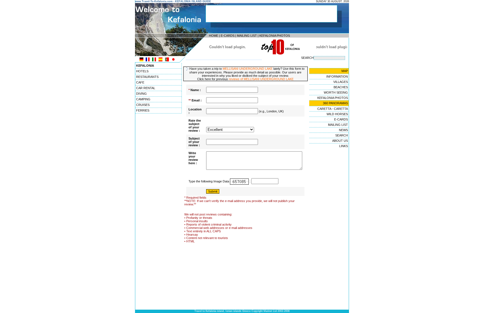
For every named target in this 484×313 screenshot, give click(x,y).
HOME (213, 35)
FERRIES (142, 110)
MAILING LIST (247, 35)
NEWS (343, 130)
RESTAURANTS (147, 76)
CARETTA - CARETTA (332, 108)
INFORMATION (337, 76)
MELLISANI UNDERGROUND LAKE (248, 68)
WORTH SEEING (336, 92)
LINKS (343, 146)
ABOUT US (340, 140)
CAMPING (143, 99)
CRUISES (143, 104)
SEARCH (341, 135)
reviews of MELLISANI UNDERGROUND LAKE (261, 79)
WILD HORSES (337, 114)
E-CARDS (227, 35)
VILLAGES (340, 82)
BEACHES (341, 87)
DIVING (141, 93)
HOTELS (142, 71)
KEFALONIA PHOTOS (274, 35)
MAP (344, 71)
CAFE (140, 82)
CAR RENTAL (145, 88)
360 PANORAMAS (335, 103)
